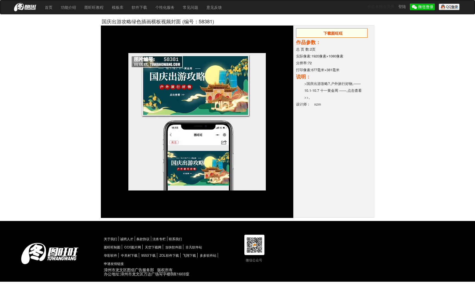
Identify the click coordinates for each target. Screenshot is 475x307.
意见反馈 (214, 7)
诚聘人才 (126, 238)
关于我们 (110, 238)
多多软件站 (208, 255)
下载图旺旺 (333, 33)
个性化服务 (165, 7)
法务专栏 (159, 238)
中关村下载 (129, 255)
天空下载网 (153, 247)
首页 (49, 7)
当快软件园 (173, 247)
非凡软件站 (194, 247)
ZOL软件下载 (169, 255)
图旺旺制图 (112, 247)
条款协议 (143, 238)
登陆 (402, 6)
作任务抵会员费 (382, 6)
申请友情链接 (114, 263)
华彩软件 (110, 255)
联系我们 (175, 238)
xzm (317, 104)
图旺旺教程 (94, 7)
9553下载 (148, 255)
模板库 (117, 7)
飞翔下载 (189, 255)
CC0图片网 (132, 247)
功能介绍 (68, 7)
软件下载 (139, 7)
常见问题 (190, 7)
